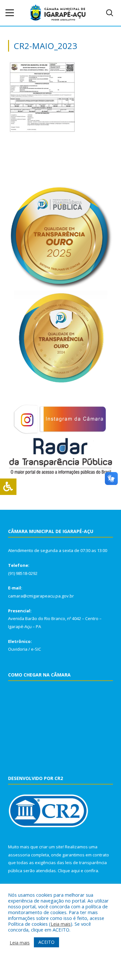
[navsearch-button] (109, 12)
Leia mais (61, 924)
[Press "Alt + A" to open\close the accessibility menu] (8, 487)
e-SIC (36, 649)
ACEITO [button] (46, 942)
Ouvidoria (17, 649)
